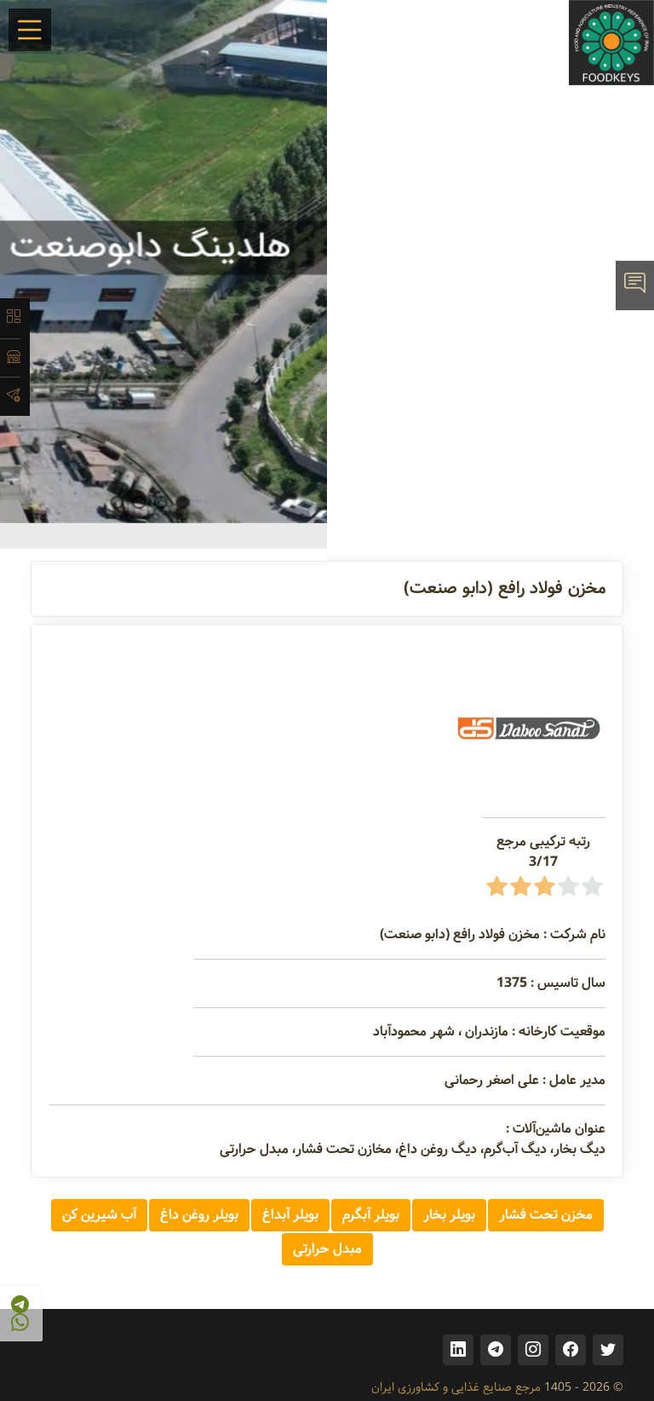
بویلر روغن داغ (199, 1214)
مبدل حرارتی (327, 1249)
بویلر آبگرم (370, 1214)
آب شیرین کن (99, 1214)
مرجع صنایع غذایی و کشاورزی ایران (456, 1387)
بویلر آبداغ (290, 1214)
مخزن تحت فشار (546, 1214)
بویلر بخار (449, 1214)
